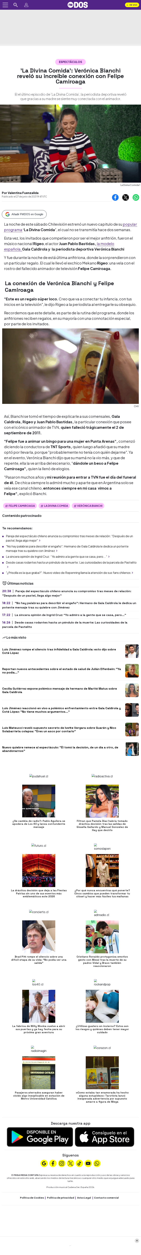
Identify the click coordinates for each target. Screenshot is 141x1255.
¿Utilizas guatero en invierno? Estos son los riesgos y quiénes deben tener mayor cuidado (102, 1029)
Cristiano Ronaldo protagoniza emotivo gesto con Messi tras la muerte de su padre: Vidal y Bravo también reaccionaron (102, 961)
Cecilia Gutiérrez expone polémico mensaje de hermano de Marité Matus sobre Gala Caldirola (59, 690)
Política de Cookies (32, 1197)
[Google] (44, 1163)
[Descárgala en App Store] (104, 1137)
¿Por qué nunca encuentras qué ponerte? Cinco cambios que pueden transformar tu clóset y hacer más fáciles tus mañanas (102, 893)
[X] (70, 1163)
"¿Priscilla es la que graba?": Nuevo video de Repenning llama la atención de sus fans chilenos (68, 573)
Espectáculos (70, 62)
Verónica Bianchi (89, 505)
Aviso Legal (84, 1197)
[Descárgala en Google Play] (40, 1137)
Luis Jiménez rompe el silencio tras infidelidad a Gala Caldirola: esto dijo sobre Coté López (59, 651)
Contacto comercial (106, 1197)
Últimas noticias (20, 583)
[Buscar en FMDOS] (15, 5)
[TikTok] (79, 1163)
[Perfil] (26, 5)
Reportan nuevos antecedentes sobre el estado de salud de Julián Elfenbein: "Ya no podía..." (61, 670)
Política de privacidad (60, 1197)
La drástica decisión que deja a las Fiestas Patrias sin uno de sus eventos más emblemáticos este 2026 (39, 893)
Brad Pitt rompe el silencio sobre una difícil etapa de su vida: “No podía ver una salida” (38, 960)
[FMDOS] (78, 4)
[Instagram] (61, 1163)
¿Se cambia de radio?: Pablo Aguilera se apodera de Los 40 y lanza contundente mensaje (38, 824)
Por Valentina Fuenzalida (20, 193)
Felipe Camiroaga (22, 505)
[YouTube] (88, 1163)
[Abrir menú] (5, 4)
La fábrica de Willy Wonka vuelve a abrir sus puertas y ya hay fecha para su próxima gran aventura (38, 1029)
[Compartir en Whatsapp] (136, 197)
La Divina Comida (56, 505)
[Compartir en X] (125, 197)
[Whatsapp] (97, 1163)
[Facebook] (53, 1163)
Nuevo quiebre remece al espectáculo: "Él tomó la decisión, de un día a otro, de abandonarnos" (60, 749)
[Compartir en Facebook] (115, 197)
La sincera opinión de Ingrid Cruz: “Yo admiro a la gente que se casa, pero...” (56, 556)
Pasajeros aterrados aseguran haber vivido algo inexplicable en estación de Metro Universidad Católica (38, 1095)
